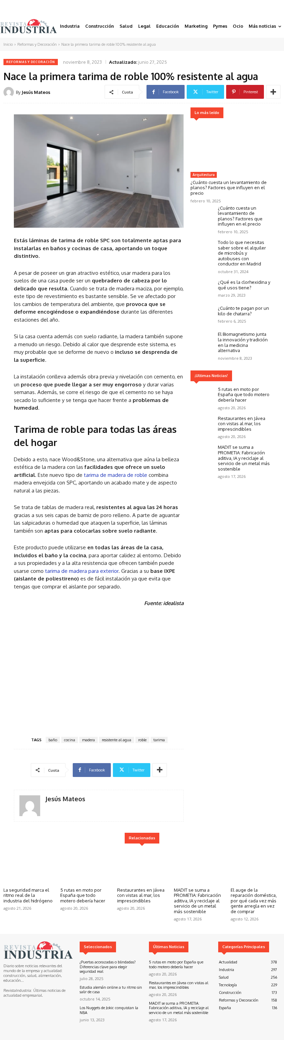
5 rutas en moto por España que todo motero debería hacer (243, 394)
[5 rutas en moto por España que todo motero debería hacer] (202, 396)
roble (142, 739)
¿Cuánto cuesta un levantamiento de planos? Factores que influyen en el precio (228, 188)
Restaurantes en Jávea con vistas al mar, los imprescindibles (241, 424)
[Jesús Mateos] (9, 92)
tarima (159, 739)
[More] (273, 92)
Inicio (8, 44)
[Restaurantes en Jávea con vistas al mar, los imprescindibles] (202, 425)
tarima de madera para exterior (81, 571)
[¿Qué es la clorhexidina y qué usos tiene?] (202, 289)
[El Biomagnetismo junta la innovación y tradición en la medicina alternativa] (202, 341)
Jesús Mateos (35, 92)
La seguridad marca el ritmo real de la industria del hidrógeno (28, 895)
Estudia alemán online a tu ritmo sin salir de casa (111, 989)
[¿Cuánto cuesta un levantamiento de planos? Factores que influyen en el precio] (230, 146)
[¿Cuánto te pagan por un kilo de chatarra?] (202, 315)
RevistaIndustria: (17, 990)
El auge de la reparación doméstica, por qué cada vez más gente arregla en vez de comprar (254, 900)
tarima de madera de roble (115, 475)
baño (52, 739)
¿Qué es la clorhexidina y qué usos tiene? (244, 284)
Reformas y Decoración (37, 44)
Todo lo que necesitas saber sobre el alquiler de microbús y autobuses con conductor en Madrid (242, 252)
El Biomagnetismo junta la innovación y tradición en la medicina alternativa (243, 342)
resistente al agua (116, 739)
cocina (69, 739)
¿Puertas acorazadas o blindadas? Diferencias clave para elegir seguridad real (108, 966)
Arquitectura (204, 174)
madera (88, 739)
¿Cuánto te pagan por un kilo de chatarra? (243, 310)
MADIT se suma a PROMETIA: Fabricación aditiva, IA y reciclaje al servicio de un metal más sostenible (244, 457)
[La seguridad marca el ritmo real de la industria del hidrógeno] (28, 866)
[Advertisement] (99, 670)
